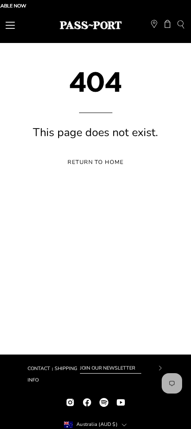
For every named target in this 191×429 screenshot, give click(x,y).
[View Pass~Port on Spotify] (104, 401)
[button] (180, 25)
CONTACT (39, 368)
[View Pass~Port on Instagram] (70, 401)
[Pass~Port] (91, 25)
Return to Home (95, 162)
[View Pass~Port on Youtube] (121, 401)
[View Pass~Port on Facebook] (87, 401)
